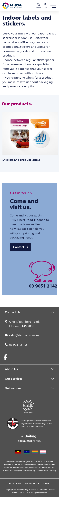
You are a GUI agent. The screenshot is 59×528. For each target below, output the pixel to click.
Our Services (13, 378)
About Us (11, 369)
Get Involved (13, 388)
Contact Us (12, 312)
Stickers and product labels (21, 160)
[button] (45, 6)
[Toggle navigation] (53, 5)
